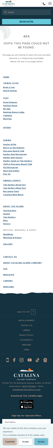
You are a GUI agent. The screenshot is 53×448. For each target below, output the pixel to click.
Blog (5, 220)
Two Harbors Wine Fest (14, 188)
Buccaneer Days (11, 191)
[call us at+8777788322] (44, 3)
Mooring (7, 118)
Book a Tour (9, 87)
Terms (26, 349)
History (6, 223)
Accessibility (26, 339)
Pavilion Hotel (10, 105)
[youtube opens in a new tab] (29, 360)
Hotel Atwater (10, 102)
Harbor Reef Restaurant (15, 154)
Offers (7, 127)
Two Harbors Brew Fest (14, 184)
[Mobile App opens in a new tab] (7, 360)
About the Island (13, 206)
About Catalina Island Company (22, 262)
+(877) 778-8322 (29, 386)
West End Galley (11, 170)
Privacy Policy (26, 335)
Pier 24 (6, 174)
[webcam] (45, 360)
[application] (26, 436)
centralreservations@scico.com (26, 389)
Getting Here (9, 210)
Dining (7, 140)
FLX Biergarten (10, 167)
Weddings (8, 234)
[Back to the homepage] (8, 3)
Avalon (6, 213)
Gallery (8, 244)
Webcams (8, 286)
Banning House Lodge (13, 112)
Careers (8, 280)
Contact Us (10, 256)
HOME (6, 77)
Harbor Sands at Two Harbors (17, 160)
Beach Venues (10, 90)
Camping (7, 115)
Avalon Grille (9, 144)
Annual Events (12, 180)
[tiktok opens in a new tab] (37, 360)
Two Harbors (9, 217)
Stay (6, 98)
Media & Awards (27, 320)
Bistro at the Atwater (14, 147)
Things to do (11, 83)
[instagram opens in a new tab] (21, 360)
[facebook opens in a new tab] (14, 360)
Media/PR (8, 274)
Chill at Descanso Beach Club (17, 164)
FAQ (5, 268)
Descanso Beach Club (13, 151)
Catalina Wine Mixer (13, 194)
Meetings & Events (12, 237)
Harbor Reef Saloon (12, 157)
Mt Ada (6, 108)
